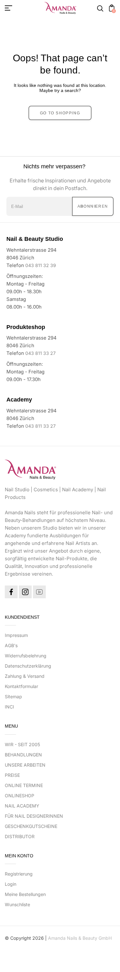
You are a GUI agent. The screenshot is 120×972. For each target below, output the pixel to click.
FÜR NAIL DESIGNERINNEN (34, 816)
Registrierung (19, 873)
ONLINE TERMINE (24, 785)
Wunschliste (17, 904)
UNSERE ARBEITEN (25, 765)
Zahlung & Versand (24, 676)
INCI (9, 706)
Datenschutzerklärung (28, 666)
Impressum (16, 635)
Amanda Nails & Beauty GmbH (80, 938)
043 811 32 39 (40, 265)
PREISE (12, 775)
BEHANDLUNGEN (23, 754)
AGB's (11, 645)
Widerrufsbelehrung (25, 655)
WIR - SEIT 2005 (22, 744)
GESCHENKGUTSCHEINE (31, 826)
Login (10, 884)
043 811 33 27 (40, 353)
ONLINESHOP (19, 795)
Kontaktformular (21, 686)
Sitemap (13, 696)
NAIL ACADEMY (22, 805)
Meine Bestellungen (25, 894)
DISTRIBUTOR (20, 836)
